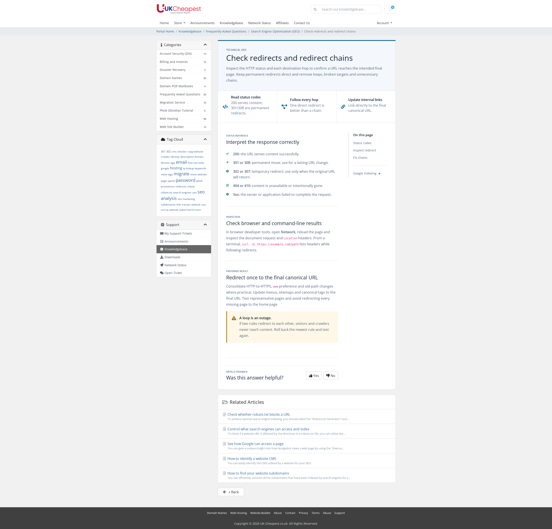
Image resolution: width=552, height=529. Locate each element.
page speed (168, 181)
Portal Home (165, 31)
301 (163, 151)
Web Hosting (238, 513)
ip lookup (188, 168)
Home (164, 23)
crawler (165, 157)
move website (198, 174)
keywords (200, 168)
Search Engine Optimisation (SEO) (275, 31)
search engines (182, 192)
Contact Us (302, 23)
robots (191, 186)
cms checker (179, 151)
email (181, 162)
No (332, 375)
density (175, 157)
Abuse (327, 513)
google (165, 168)
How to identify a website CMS (270, 460)
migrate (181, 174)
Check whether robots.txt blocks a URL (288, 416)
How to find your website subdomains (288, 475)
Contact (290, 513)
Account (383, 23)
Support (339, 513)
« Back (233, 492)
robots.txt (166, 192)
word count (194, 210)
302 (168, 151)
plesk (199, 181)
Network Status (259, 23)
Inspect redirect (364, 150)
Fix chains (360, 158)
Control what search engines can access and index (286, 431)
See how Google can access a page (285, 445)
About (278, 513)
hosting (176, 168)
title (178, 204)
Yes (315, 375)
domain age (168, 163)
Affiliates (282, 23)
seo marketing (186, 199)
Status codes (362, 143)
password (185, 180)
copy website (195, 151)
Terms (316, 513)
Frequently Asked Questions (226, 31)
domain (199, 157)
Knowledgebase (231, 23)
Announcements (202, 23)
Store (178, 23)
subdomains (168, 204)
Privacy (303, 513)
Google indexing (365, 173)
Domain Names (217, 513)
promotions (168, 186)
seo (194, 192)
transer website (191, 204)
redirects (181, 186)
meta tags (167, 174)
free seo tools (196, 163)
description (187, 157)
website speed (178, 210)
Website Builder (260, 513)
